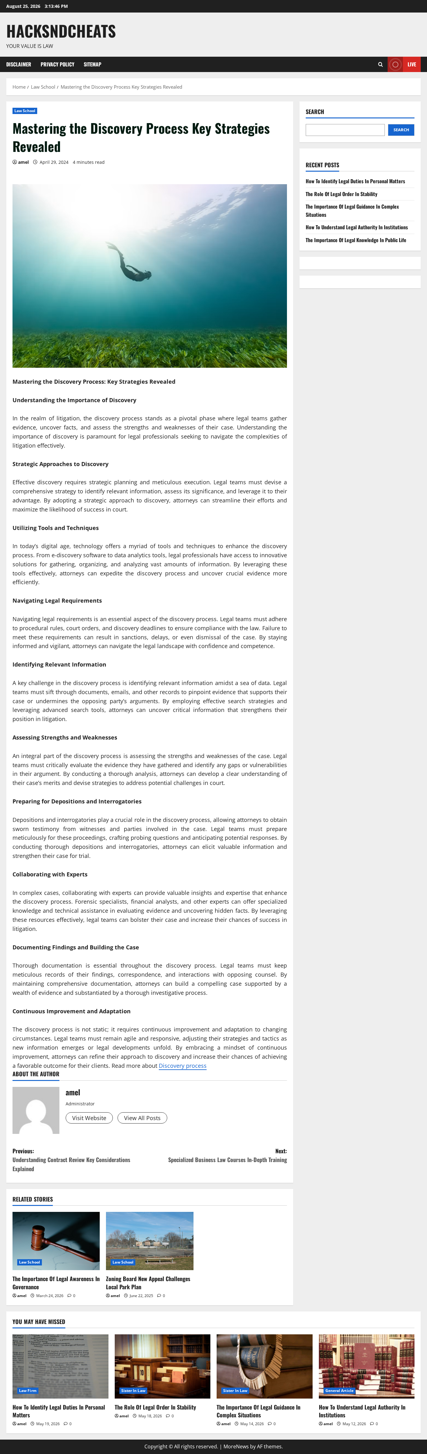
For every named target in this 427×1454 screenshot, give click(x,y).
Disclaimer (18, 64)
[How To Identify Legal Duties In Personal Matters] (60, 1366)
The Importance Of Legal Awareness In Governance (56, 1282)
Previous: (71, 1160)
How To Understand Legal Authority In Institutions (357, 227)
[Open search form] (380, 64)
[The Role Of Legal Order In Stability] (163, 1366)
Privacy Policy (57, 64)
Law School (24, 110)
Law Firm (28, 1390)
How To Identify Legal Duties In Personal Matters (355, 181)
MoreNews (236, 1446)
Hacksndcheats (61, 30)
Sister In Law (133, 1390)
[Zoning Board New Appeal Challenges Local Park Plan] (149, 1241)
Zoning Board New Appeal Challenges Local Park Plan (148, 1282)
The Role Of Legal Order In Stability (341, 194)
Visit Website (89, 1118)
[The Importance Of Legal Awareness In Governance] (56, 1241)
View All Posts (142, 1118)
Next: (227, 1155)
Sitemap (92, 64)
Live (412, 64)
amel (23, 162)
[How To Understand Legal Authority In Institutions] (367, 1366)
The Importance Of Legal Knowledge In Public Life (356, 240)
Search (315, 112)
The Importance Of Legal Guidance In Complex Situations (258, 1411)
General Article (339, 1390)
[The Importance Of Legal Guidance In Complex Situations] (265, 1366)
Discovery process (183, 1065)
